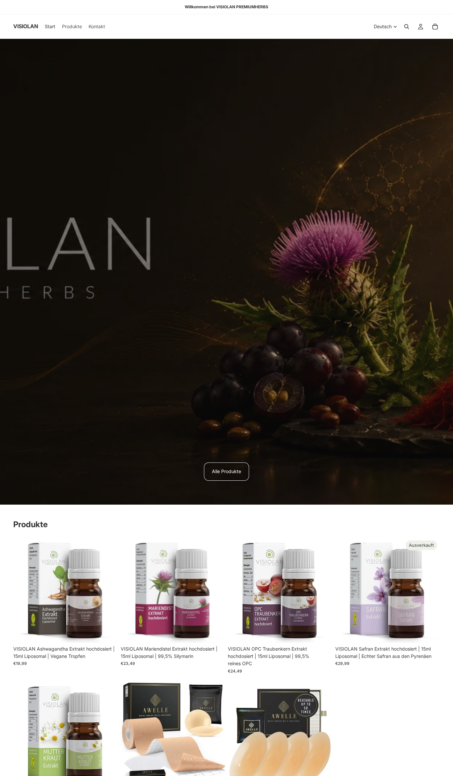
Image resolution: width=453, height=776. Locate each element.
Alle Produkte (226, 471)
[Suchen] (406, 26)
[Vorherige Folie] (23, 590)
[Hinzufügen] (108, 632)
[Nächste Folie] (108, 590)
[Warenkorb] (435, 26)
